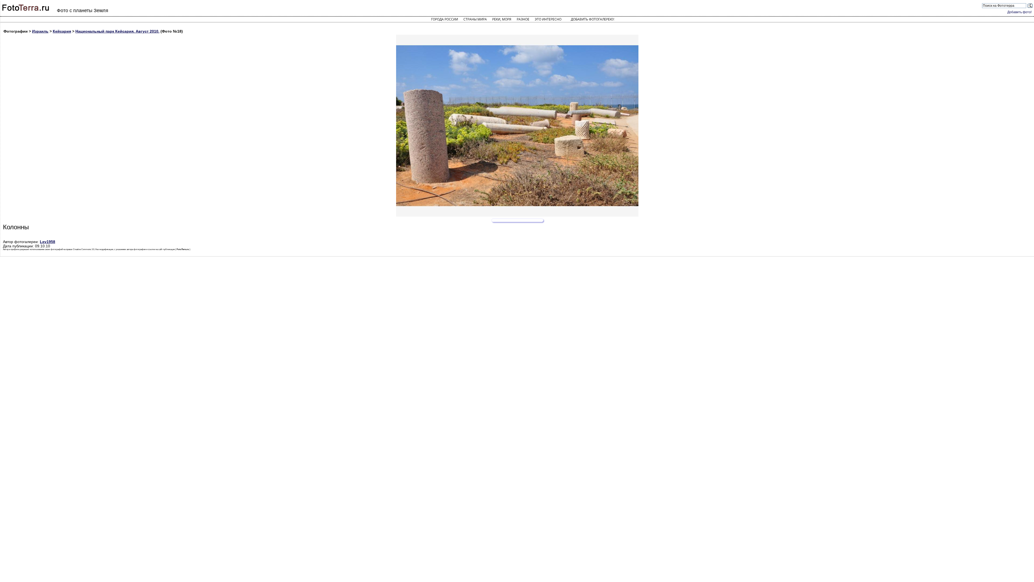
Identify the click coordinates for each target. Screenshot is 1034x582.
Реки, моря (501, 19)
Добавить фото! (1019, 12)
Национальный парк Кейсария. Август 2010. (117, 31)
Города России (444, 19)
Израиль (40, 31)
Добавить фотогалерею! (592, 19)
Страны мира (475, 19)
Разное (523, 19)
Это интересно (548, 19)
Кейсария (62, 31)
